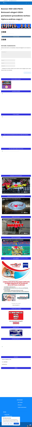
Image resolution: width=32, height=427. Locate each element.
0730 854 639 (5, 0)
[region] (11, 421)
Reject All (11, 423)
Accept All (16, 423)
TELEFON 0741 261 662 (16, 303)
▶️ (6, 86)
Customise (5, 423)
